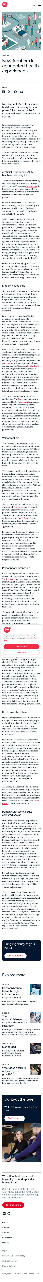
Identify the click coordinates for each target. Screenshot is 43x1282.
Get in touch (14, 1118)
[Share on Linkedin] (3, 91)
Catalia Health (33, 366)
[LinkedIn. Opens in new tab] (4, 1213)
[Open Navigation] (39, 4)
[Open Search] (34, 4)
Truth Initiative (8, 579)
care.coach (7, 363)
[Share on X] (9, 91)
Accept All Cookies (21, 646)
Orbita (25, 518)
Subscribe (17, 955)
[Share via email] (21, 91)
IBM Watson (31, 186)
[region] (21, 641)
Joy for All (24, 402)
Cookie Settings (9, 1266)
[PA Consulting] (5, 4)
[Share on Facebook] (15, 91)
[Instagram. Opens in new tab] (9, 1213)
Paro (20, 399)
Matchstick (18, 507)
